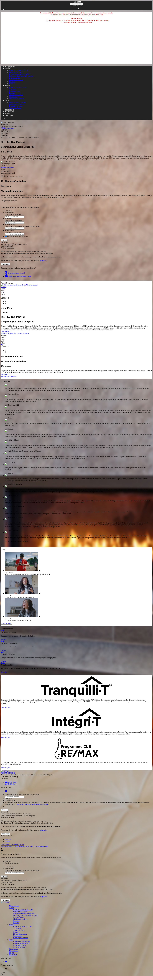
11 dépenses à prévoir (16, 80)
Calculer (3, 650)
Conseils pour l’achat (16, 72)
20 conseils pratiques (16, 95)
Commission (13, 96)
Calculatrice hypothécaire (17, 102)
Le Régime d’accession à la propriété (21, 76)
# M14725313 (5, 171)
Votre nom (8, 218)
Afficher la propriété (7, 128)
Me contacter (9, 111)
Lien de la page (10, 800)
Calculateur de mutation (17, 104)
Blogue (7, 113)
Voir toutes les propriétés (9, 376)
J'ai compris (5, 264)
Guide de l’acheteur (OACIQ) (19, 70)
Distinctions (9, 115)
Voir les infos (5, 332)
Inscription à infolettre (12, 863)
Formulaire (8, 211)
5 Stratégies (13, 89)
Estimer (3, 661)
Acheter (7, 68)
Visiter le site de (12, 845)
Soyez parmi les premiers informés (19, 276)
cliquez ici (43, 260)
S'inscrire (4, 672)
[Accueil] (80, 2)
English (76, 2)
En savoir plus (5, 707)
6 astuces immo (77, 4)
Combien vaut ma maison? (16, 273)
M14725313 (5, 347)
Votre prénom (9, 213)
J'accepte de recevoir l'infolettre (17, 236)
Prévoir (3, 639)
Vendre (7, 85)
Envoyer (4, 240)
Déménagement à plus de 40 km (19, 74)
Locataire (12, 81)
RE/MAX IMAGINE (8, 773)
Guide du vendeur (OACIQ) (18, 87)
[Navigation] (72, 2)
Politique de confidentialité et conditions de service (32, 804)
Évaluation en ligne (15, 106)
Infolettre (8, 861)
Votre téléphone (10, 224)
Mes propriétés (10, 66)
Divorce (11, 83)
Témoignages (9, 110)
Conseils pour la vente (16, 98)
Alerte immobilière (15, 108)
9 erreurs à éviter (14, 91)
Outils (7, 100)
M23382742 (5, 298)
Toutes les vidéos (6, 624)
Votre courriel (9, 230)
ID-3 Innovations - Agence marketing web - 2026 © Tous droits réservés (24, 846)
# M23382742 (5, 132)
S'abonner (5, 810)
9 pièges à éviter (14, 78)
